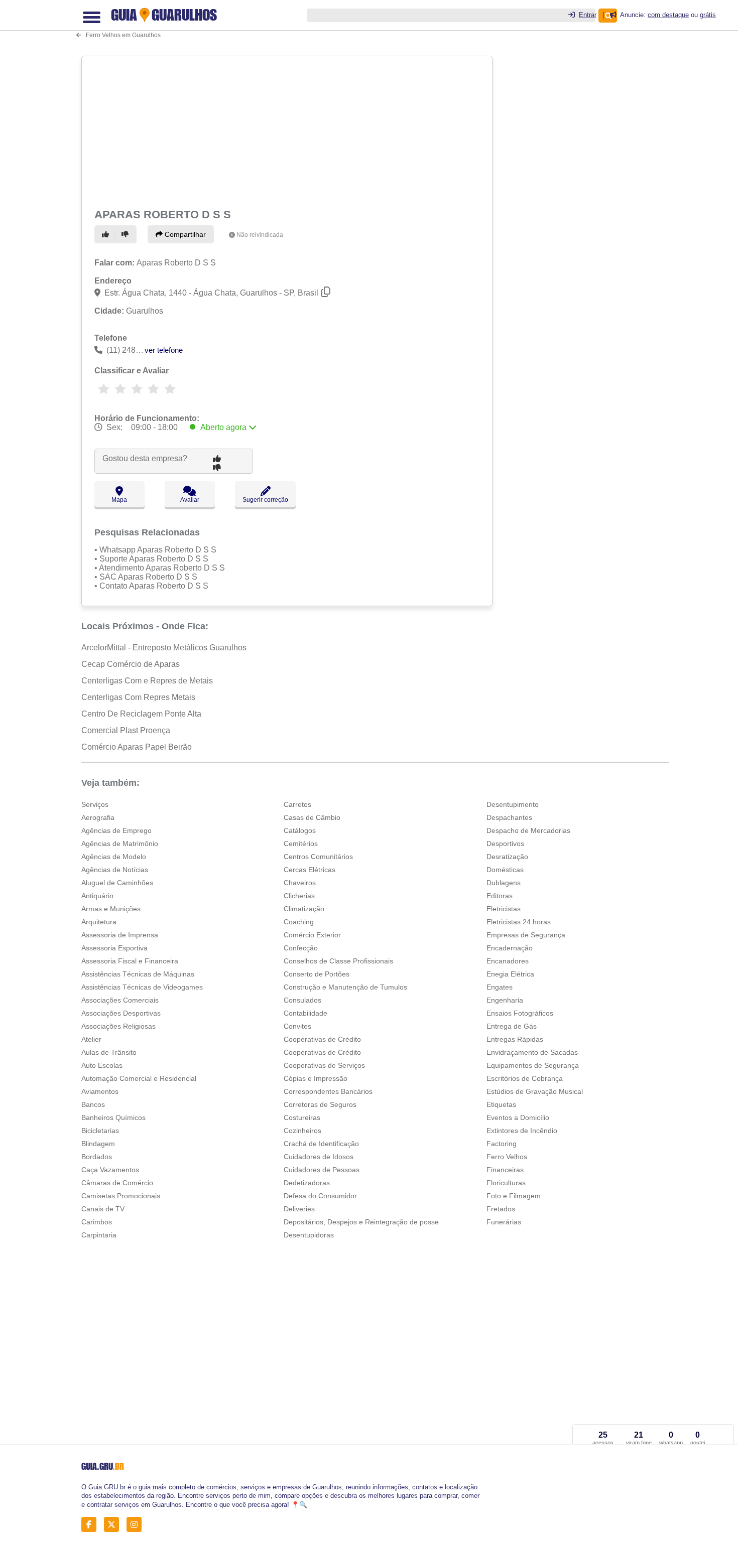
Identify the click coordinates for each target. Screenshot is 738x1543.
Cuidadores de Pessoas (321, 1170)
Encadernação (509, 948)
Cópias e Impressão (315, 1078)
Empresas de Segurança (525, 935)
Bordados (96, 1157)
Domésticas (505, 870)
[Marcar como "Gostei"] (106, 234)
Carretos (297, 804)
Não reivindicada (259, 234)
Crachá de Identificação (321, 1144)
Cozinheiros (302, 1131)
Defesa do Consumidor (320, 1196)
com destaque (668, 15)
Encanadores (507, 961)
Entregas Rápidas (514, 1039)
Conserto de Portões (316, 974)
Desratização (507, 857)
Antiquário (97, 896)
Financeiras (505, 1170)
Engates (499, 987)
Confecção (301, 948)
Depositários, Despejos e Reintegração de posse (361, 1222)
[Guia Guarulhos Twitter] (114, 1524)
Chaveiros (300, 883)
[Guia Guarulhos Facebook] (91, 1524)
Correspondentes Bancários (328, 1091)
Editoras (499, 896)
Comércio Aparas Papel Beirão (136, 747)
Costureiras (302, 1117)
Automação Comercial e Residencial (138, 1078)
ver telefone (164, 350)
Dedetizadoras (307, 1183)
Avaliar (189, 499)
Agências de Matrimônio (119, 843)
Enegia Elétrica (510, 974)
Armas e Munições (111, 909)
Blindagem (98, 1144)
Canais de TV (103, 1209)
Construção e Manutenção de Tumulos (345, 987)
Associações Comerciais (120, 1000)
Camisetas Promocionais (120, 1196)
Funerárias (503, 1222)
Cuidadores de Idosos (318, 1157)
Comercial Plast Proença (125, 730)
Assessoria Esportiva (114, 948)
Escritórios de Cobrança (524, 1078)
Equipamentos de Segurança (532, 1065)
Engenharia (504, 1000)
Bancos (93, 1104)
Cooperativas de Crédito (322, 1039)
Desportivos (505, 843)
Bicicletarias (100, 1131)
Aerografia (97, 817)
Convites (297, 1026)
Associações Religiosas (118, 1026)
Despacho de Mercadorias (528, 830)
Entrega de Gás (511, 1026)
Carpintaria (98, 1235)
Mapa (119, 499)
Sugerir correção (265, 499)
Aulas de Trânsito (109, 1052)
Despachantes (509, 817)
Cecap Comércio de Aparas (130, 664)
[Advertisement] (288, 130)
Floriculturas (506, 1183)
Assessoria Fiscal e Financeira (129, 961)
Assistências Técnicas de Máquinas (137, 974)
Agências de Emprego (116, 830)
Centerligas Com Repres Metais (138, 697)
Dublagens (503, 883)
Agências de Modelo (113, 857)
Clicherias (299, 896)
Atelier (91, 1039)
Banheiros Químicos (113, 1117)
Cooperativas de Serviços (324, 1065)
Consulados (302, 1000)
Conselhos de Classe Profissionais (338, 961)
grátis (708, 15)
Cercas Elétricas (309, 870)
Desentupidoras (309, 1235)
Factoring (501, 1144)
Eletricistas (503, 909)
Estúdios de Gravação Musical (534, 1091)
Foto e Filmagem (513, 1196)
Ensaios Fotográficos (519, 1013)
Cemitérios (301, 843)
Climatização (304, 909)
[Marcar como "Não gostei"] (126, 234)
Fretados (500, 1209)
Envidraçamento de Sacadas (532, 1052)
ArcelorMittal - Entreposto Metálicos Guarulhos (164, 647)
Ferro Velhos (506, 1157)
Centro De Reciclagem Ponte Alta (141, 714)
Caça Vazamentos (110, 1170)
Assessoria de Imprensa (119, 935)
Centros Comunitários (318, 857)
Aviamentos (99, 1091)
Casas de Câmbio (312, 817)
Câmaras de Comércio (117, 1183)
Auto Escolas (101, 1065)
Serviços (94, 804)
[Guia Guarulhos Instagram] (137, 1524)
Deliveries (299, 1209)
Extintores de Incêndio (521, 1131)
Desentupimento (512, 804)
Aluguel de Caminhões (117, 883)
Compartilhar (184, 234)
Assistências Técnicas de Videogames (142, 987)
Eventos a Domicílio (517, 1117)
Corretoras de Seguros (320, 1104)
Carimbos (96, 1222)
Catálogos (300, 830)
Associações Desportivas (121, 1013)
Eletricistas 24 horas (518, 922)
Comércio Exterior (312, 935)
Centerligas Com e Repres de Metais (147, 680)
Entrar (587, 15)
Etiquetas (501, 1104)
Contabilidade (305, 1013)
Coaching (299, 922)
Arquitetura (98, 922)
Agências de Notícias (114, 870)
